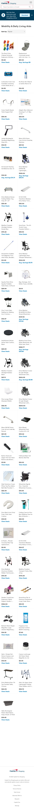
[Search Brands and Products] (30, 6)
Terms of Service (17, 789)
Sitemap (17, 805)
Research (17, 799)
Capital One (17, 802)
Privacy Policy (17, 785)
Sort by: (4, 31)
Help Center (17, 792)
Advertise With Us (17, 795)
